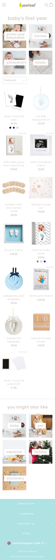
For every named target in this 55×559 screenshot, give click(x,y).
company (27, 513)
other (26, 533)
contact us (26, 523)
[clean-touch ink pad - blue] (14, 128)
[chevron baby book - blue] (45, 261)
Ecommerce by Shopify (32, 556)
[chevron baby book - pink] (41, 261)
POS (13, 556)
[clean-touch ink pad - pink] (17, 128)
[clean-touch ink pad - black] (10, 128)
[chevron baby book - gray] (38, 261)
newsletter (26, 503)
